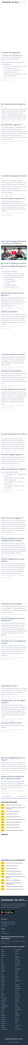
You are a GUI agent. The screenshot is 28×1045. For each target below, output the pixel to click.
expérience (17, 965)
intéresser (17, 986)
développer (18, 980)
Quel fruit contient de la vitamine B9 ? (13, 805)
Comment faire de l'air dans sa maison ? (14, 874)
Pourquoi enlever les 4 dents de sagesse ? (14, 830)
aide (2, 990)
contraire (3, 955)
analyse (17, 976)
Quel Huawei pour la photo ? (11, 865)
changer (17, 984)
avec (16, 1011)
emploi (17, 1006)
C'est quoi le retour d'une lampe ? (12, 827)
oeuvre (2, 986)
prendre (3, 965)
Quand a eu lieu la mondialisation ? (13, 880)
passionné (3, 1023)
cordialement (18, 949)
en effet (17, 953)
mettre (2, 953)
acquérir (17, 1019)
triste (2, 1013)
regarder (17, 1013)
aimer (16, 973)
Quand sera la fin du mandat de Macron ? (14, 889)
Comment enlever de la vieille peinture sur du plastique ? (15, 877)
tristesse (3, 1017)
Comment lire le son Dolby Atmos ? (13, 816)
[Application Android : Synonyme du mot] (7, 912)
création (3, 1019)
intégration (4, 1000)
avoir (2, 957)
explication (18, 1009)
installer (3, 971)
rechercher (17, 1025)
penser (2, 1011)
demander (17, 961)
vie (2, 992)
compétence (18, 1029)
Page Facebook (5, 933)
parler (2, 1009)
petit (16, 974)
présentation (18, 988)
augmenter (18, 969)
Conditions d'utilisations (14, 1042)
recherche (3, 1007)
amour (2, 967)
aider (16, 992)
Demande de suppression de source (9, 78)
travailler (3, 1015)
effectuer (3, 1004)
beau (16, 1004)
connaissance (4, 1006)
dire (16, 967)
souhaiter (17, 994)
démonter (17, 1002)
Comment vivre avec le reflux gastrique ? (14, 863)
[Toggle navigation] (24, 2)
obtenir (3, 976)
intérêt (16, 1021)
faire (2, 949)
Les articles (4, 926)
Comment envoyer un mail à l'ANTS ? (13, 822)
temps (2, 974)
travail (16, 959)
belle (2, 996)
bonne (2, 988)
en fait (16, 971)
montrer (3, 980)
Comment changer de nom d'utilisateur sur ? (15, 819)
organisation (4, 1029)
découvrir (17, 996)
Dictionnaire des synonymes (8, 924)
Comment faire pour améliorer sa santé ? (14, 886)
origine (3, 982)
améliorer (17, 1015)
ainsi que (3, 1021)
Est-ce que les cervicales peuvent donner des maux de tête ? (15, 808)
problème (17, 957)
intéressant (4, 998)
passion (3, 1027)
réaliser (3, 994)
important (17, 963)
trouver (3, 969)
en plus (3, 951)
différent (17, 990)
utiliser (2, 978)
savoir (16, 978)
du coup (3, 984)
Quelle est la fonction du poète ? (12, 825)
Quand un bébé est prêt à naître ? (12, 811)
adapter (3, 1025)
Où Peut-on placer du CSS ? (11, 814)
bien (2, 963)
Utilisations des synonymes (8, 922)
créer (2, 961)
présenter (17, 998)
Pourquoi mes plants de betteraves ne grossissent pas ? (13, 883)
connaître (3, 1002)
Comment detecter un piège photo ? (13, 871)
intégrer (17, 1000)
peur (16, 1023)
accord (17, 1027)
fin (15, 982)
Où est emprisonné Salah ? (11, 868)
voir (2, 973)
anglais (17, 951)
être (16, 955)
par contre (17, 1007)
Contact (3, 931)
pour (2, 959)
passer (16, 1017)
